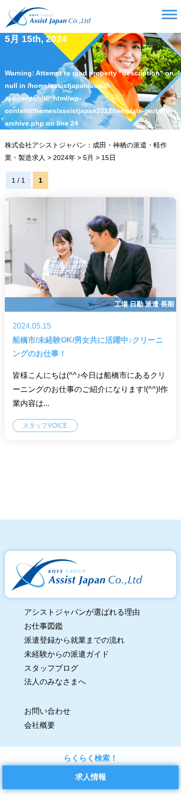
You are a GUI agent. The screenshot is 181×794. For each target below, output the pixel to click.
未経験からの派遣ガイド (66, 654)
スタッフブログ (51, 668)
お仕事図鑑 (43, 626)
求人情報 (90, 777)
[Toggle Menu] (169, 14)
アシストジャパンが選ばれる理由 (82, 612)
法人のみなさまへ (55, 682)
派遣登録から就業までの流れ (74, 640)
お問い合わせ (47, 711)
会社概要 (39, 725)
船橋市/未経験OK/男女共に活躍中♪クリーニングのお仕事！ (90, 318)
